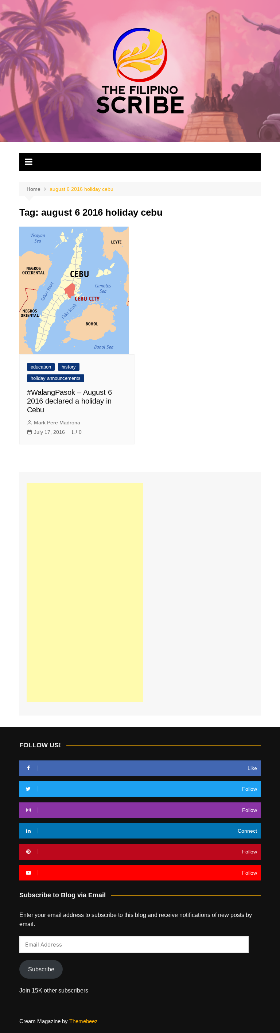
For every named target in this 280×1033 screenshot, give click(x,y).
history (69, 367)
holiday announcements (56, 378)
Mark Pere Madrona (57, 422)
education (41, 367)
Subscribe (41, 969)
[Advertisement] (85, 592)
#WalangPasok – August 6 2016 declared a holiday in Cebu (69, 401)
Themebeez (83, 1021)
